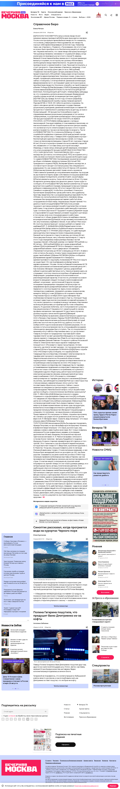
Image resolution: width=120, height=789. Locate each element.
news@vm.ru (89, 772)
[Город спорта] (98, 15)
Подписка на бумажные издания (71, 760)
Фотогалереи (69, 717)
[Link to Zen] (15, 719)
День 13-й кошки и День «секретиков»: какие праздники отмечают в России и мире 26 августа (15, 680)
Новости (34, 15)
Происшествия (8, 557)
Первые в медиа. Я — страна (67, 17)
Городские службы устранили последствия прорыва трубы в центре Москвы (14, 573)
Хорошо (113, 786)
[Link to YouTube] (19, 719)
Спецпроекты (56, 15)
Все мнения (105, 592)
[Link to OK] (11, 719)
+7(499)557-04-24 (111, 771)
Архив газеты (84, 709)
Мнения (97, 546)
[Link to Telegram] (23, 719)
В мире (6, 614)
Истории (97, 380)
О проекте (105, 657)
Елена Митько (38, 29)
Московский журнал (55, 12)
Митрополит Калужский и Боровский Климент (107, 551)
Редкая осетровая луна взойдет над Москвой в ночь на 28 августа (15, 582)
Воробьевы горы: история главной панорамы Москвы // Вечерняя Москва (98, 388)
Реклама (56, 760)
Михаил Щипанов (104, 571)
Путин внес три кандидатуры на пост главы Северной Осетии (15, 601)
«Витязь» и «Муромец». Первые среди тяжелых (109, 638)
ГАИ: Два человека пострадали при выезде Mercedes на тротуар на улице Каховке (15, 553)
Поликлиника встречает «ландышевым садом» (102, 621)
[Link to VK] (7, 719)
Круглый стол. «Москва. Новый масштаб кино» (105, 438)
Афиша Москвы (49, 17)
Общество (7, 567)
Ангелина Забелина (40, 623)
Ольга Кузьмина (103, 562)
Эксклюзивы (99, 398)
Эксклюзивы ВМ (36, 17)
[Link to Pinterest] (36, 719)
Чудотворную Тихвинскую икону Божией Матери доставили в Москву (15, 563)
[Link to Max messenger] (3, 719)
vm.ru (105, 769)
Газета (43, 12)
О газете (48, 760)
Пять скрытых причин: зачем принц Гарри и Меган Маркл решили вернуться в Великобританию (105, 415)
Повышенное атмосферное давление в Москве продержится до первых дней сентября (15, 591)
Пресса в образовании (72, 12)
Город (6, 547)
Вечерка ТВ (35, 12)
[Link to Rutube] (31, 719)
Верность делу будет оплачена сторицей (105, 565)
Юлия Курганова (39, 535)
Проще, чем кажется (103, 459)
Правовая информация (53, 763)
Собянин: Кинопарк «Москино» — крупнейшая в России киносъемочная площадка (15, 543)
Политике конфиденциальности (86, 786)
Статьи (66, 709)
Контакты (112, 760)
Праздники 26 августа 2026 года (16, 666)
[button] (5, 666)
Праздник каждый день (13, 661)
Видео (47, 15)
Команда (105, 760)
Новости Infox (12, 625)
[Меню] (116, 15)
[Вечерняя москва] (21, 768)
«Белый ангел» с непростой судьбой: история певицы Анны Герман (108, 388)
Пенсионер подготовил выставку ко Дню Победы (109, 648)
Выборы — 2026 (84, 17)
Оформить (65, 745)
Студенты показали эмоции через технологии (107, 629)
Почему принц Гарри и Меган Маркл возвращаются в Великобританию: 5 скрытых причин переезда (105, 402)
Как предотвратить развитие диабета (105, 462)
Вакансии (97, 760)
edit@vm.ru (59, 772)
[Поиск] (106, 15)
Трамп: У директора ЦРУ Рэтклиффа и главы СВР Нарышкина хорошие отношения (15, 610)
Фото (41, 15)
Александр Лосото (104, 581)
